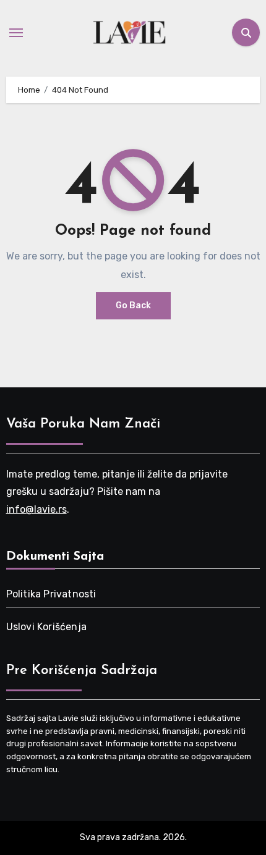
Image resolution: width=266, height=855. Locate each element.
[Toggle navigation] (16, 32)
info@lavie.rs (36, 509)
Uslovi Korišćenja (46, 627)
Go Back (133, 305)
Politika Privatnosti (51, 594)
